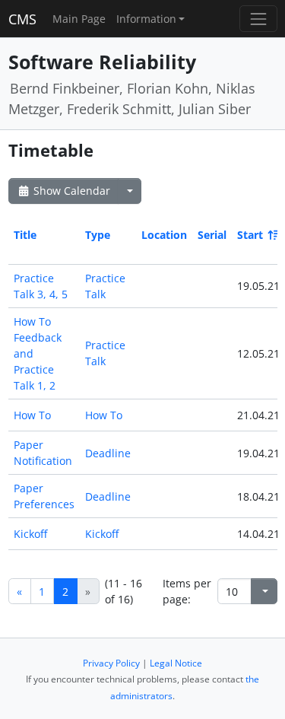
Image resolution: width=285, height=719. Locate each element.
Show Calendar (70, 190)
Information (146, 18)
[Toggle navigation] (258, 18)
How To (32, 415)
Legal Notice (176, 663)
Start (250, 234)
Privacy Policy (111, 663)
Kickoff (30, 534)
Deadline (108, 453)
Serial (212, 234)
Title (25, 234)
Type (97, 234)
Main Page (79, 18)
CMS (22, 19)
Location (164, 234)
